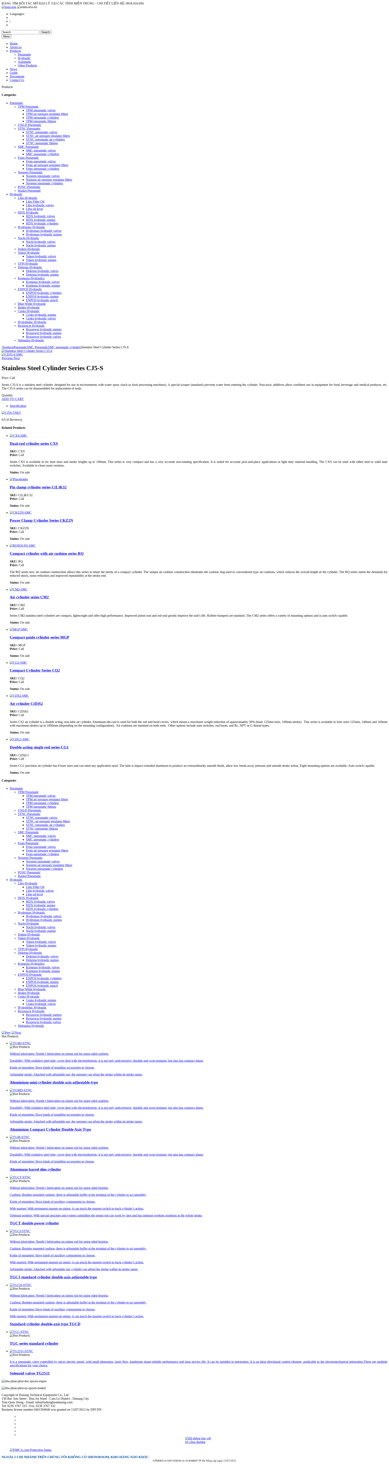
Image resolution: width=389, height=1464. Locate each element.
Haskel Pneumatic (29, 190)
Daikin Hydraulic (29, 249)
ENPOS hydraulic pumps (42, 296)
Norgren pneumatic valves (43, 176)
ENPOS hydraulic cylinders (44, 293)
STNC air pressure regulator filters (48, 136)
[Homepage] (9, 7)
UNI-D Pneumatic (29, 125)
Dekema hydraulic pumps (42, 274)
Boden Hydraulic (29, 307)
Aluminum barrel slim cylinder (35, 1169)
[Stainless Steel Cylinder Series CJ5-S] (12, 354)
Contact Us (17, 80)
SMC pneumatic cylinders (42, 154)
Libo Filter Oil (35, 201)
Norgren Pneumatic (30, 172)
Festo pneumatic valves (41, 161)
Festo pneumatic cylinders (42, 168)
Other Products (27, 65)
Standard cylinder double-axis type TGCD (45, 1324)
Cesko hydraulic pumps (41, 314)
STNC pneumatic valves (41, 132)
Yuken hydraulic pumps (41, 260)
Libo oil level (34, 209)
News (13, 69)
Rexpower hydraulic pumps (43, 333)
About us (15, 47)
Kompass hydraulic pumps (43, 285)
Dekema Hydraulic (30, 267)
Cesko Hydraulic (29, 311)
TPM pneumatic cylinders (42, 117)
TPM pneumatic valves (41, 110)
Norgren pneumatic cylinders (44, 183)
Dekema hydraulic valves (42, 271)
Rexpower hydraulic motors (44, 329)
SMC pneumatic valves (41, 150)
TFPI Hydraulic (28, 263)
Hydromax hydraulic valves (43, 230)
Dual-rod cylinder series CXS (34, 443)
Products (15, 51)
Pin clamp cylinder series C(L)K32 (38, 487)
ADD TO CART (13, 399)
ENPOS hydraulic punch (42, 300)
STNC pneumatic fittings (42, 143)
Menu (6, 36)
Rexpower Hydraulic (31, 325)
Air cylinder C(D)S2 (26, 703)
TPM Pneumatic (28, 106)
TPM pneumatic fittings (41, 121)
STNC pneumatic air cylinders (45, 139)
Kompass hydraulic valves (43, 282)
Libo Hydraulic (27, 198)
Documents (17, 76)
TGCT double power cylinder (34, 1223)
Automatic (24, 61)
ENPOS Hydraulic (30, 289)
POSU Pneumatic (29, 187)
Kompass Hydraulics (31, 278)
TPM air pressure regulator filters (47, 114)
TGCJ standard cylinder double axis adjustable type (53, 1277)
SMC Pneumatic (28, 146)
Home (14, 43)
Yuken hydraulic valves (41, 256)
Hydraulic (24, 58)
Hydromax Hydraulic (31, 227)
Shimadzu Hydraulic (31, 340)
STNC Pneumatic (29, 128)
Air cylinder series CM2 (29, 597)
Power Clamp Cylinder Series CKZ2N (41, 520)
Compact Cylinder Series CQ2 (35, 670)
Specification (18, 406)
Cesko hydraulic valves (41, 318)
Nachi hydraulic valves (40, 241)
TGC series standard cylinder (34, 1343)
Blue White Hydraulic (32, 303)
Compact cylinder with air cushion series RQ (47, 553)
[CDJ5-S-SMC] (27, 351)
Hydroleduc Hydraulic (32, 322)
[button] (8, 358)
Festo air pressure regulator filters (47, 165)
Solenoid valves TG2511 (30, 1373)
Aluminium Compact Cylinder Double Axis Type (50, 1129)
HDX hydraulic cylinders (42, 223)
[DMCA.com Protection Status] (198, 1450)
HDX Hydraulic (28, 212)
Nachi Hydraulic (28, 238)
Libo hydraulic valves (40, 205)
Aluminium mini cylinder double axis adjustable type (54, 1082)
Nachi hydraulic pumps (41, 245)
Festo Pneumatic (28, 157)
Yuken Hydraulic (29, 252)
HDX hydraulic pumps (40, 220)
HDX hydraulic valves (40, 216)
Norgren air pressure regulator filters (49, 179)
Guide (14, 72)
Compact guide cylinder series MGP (39, 637)
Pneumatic (24, 54)
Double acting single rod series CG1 (39, 747)
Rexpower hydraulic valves (43, 336)
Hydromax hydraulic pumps (44, 234)
